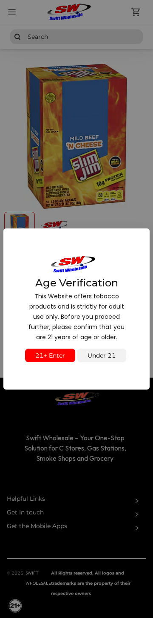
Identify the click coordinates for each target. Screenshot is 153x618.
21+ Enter (50, 355)
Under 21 (102, 355)
